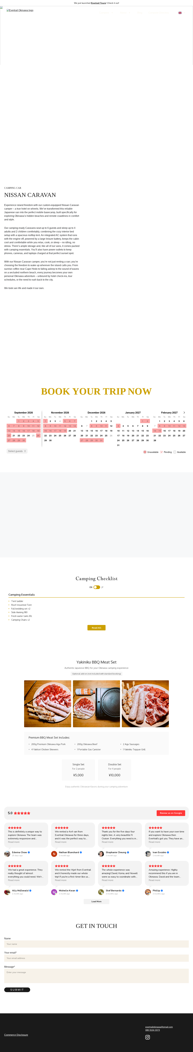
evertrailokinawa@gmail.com (159, 1027)
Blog (139, 12)
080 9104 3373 (152, 1030)
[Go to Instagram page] (147, 1037)
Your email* (10, 952)
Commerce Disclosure (16, 1035)
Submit (17, 989)
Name (7, 938)
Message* (9, 967)
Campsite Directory (158, 12)
